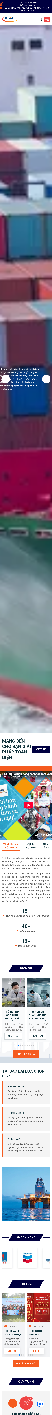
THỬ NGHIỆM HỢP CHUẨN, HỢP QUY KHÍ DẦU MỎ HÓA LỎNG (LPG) (11, 1015)
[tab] (11, 846)
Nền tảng (45, 846)
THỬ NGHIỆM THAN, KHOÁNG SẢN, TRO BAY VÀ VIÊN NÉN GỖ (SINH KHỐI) (38, 1015)
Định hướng (31, 846)
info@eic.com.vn (28, 5)
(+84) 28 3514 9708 (28, 2)
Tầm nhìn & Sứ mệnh (11, 846)
